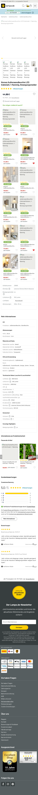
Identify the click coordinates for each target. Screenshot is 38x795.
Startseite (4, 17)
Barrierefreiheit (6, 737)
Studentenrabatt (6, 727)
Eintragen (19, 627)
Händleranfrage (6, 729)
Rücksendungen (6, 704)
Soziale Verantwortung (8, 735)
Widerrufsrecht (6, 699)
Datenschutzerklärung (19, 642)
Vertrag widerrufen (7, 701)
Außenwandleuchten (26, 17)
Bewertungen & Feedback (9, 724)
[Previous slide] (2, 70)
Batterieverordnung (7, 693)
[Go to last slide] (1, 457)
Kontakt (3, 722)
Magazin (3, 719)
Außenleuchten (13, 17)
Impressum (4, 740)
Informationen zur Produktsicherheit (13, 436)
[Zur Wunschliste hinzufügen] (34, 94)
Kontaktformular (8, 638)
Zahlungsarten (6, 688)
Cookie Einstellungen (8, 706)
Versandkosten (15, 97)
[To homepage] (7, 6)
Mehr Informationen (9, 518)
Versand (3, 691)
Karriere (3, 732)
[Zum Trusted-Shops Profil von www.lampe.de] (19, 761)
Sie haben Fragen (6, 683)
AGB (2, 696)
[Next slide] (36, 70)
